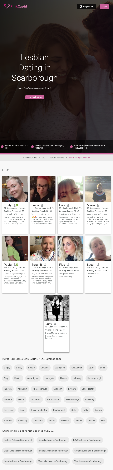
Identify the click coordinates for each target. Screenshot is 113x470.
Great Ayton (33, 378)
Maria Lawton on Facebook (97, 214)
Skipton (98, 410)
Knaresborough (40, 389)
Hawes (63, 378)
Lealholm (58, 389)
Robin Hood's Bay (39, 410)
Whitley (91, 420)
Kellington (22, 389)
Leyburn (72, 389)
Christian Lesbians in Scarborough (90, 451)
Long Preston (88, 389)
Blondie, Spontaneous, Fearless (54, 337)
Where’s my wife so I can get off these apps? (42, 214)
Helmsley (77, 378)
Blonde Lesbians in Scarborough (53, 451)
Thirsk (52, 420)
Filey (6, 378)
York (103, 420)
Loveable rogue (92, 274)
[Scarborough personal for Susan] (98, 248)
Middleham (36, 399)
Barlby (19, 368)
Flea (62, 264)
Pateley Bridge (72, 399)
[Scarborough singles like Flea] (70, 248)
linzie (35, 205)
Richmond (9, 410)
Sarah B (36, 264)
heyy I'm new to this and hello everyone (70, 214)
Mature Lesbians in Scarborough (53, 461)
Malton (21, 399)
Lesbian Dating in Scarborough (18, 440)
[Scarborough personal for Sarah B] (42, 248)
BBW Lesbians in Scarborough (87, 440)
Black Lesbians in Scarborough (18, 451)
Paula (8, 264)
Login (104, 6)
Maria (91, 205)
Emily (7, 205)
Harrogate (49, 378)
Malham (8, 399)
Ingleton (8, 389)
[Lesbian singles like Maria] (98, 189)
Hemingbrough (94, 378)
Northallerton (53, 399)
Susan (91, 264)
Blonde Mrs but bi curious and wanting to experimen (56, 333)
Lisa (62, 205)
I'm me (89, 277)
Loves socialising (65, 277)
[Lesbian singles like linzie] (42, 189)
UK (43, 158)
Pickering (89, 399)
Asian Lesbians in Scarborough (53, 440)
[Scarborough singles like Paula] (15, 248)
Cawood (45, 368)
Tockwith (65, 420)
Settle (85, 410)
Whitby (78, 420)
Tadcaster (38, 420)
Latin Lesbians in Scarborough (18, 461)
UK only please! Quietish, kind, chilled (15, 214)
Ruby (48, 324)
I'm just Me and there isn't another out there (42, 274)
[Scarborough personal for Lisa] (70, 189)
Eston (102, 368)
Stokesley (22, 420)
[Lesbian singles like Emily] (15, 189)
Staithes (8, 420)
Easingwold (60, 368)
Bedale (31, 368)
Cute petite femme (66, 274)
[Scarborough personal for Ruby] (56, 308)
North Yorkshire (57, 158)
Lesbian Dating (30, 158)
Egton (91, 368)
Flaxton (17, 378)
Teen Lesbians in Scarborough (88, 461)
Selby (74, 410)
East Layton (77, 368)
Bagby (7, 368)
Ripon (22, 410)
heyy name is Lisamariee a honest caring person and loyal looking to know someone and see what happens (69, 220)
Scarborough (59, 410)
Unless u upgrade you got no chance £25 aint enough (15, 274)
